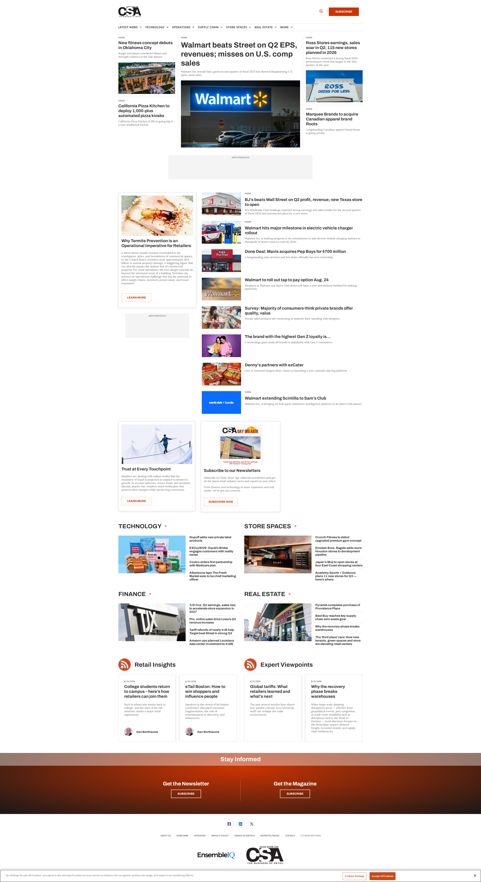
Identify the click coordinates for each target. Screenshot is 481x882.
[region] (240, 876)
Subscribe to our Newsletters (232, 470)
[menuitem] (131, 27)
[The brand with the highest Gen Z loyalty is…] (221, 345)
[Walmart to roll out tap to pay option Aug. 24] (221, 289)
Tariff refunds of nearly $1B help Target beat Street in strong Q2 (211, 631)
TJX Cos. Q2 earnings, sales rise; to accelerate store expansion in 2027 (212, 608)
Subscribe (343, 11)
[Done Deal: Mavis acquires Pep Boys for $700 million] (221, 260)
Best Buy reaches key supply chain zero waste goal (335, 617)
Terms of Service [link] (244, 835)
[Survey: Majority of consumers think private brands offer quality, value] (221, 317)
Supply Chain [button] (208, 27)
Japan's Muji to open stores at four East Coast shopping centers (339, 563)
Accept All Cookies (382, 876)
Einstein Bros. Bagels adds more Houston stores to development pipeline (338, 551)
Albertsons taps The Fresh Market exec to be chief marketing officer (212, 576)
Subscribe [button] (186, 793)
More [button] (284, 27)
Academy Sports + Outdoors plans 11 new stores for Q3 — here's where (336, 576)
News (248, 193)
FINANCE (132, 594)
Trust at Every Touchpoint (146, 469)
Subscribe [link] (182, 835)
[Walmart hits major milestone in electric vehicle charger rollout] (221, 232)
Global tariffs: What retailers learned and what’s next (270, 691)
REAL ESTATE (265, 594)
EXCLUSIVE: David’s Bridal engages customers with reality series (211, 551)
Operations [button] (181, 27)
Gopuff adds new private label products (210, 539)
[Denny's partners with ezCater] (221, 374)
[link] (229, 824)
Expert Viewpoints (286, 664)
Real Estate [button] (264, 27)
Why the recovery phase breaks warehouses (337, 628)
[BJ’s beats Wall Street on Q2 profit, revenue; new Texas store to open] (221, 204)
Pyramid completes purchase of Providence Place (337, 606)
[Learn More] (157, 216)
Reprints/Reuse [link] (269, 835)
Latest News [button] (128, 27)
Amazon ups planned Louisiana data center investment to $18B (211, 642)
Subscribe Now (221, 501)
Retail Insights (155, 664)
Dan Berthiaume (147, 731)
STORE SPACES (268, 526)
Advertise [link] (200, 835)
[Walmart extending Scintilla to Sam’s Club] (221, 402)
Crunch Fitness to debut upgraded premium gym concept (338, 539)
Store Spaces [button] (236, 27)
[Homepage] (129, 11)
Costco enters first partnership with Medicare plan (210, 563)
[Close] (475, 875)
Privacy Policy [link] (220, 835)
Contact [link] (290, 835)
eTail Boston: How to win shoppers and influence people (205, 691)
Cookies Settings (311, 836)
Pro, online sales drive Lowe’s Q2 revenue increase (212, 620)
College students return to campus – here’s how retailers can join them (147, 691)
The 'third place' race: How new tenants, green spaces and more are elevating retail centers (338, 640)
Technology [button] (155, 27)
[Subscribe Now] (240, 445)
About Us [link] (165, 835)
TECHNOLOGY (140, 526)
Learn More (136, 297)
